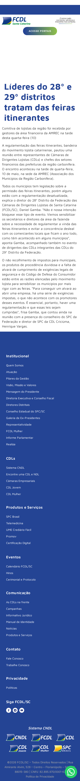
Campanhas (14, 608)
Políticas (11, 687)
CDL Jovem (13, 487)
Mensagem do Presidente (22, 391)
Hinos (9, 573)
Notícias (11, 628)
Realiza (10, 444)
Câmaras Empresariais (20, 480)
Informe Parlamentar (19, 437)
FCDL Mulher (14, 431)
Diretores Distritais (18, 404)
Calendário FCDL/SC (19, 566)
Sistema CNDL (15, 467)
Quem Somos (14, 365)
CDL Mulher (13, 494)
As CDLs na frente (17, 602)
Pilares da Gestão (17, 378)
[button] (71, 772)
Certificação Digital (18, 543)
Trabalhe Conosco (17, 665)
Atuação (11, 372)
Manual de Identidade (20, 622)
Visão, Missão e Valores (21, 385)
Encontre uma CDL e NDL (22, 474)
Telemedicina (14, 523)
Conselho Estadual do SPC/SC (25, 411)
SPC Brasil (12, 516)
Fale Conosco (14, 658)
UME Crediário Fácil (18, 529)
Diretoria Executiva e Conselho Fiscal (30, 398)
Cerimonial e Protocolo (21, 579)
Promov (11, 536)
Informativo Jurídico (19, 615)
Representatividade (19, 424)
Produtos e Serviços (19, 635)
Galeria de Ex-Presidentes (23, 418)
